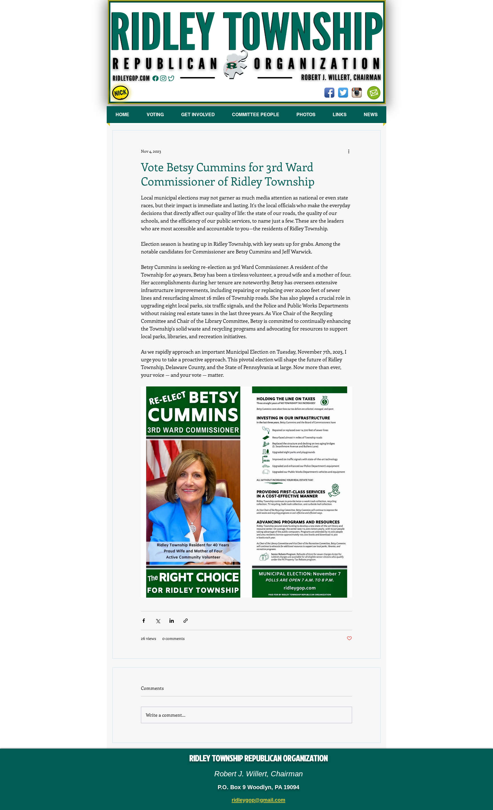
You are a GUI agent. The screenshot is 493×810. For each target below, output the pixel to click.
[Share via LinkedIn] (171, 620)
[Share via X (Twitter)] (157, 620)
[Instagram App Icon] (357, 93)
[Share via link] (185, 620)
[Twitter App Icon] (343, 93)
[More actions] (348, 151)
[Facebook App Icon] (329, 93)
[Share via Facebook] (143, 620)
